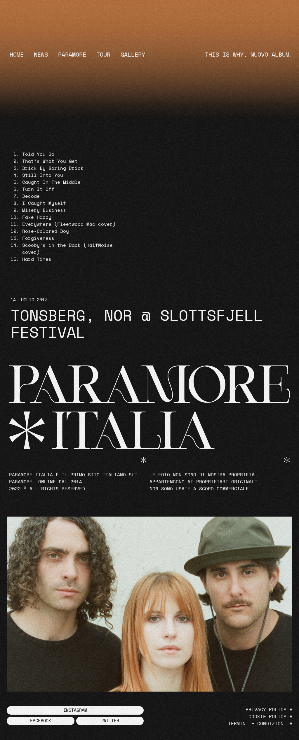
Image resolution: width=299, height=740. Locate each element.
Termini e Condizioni (257, 723)
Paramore (72, 55)
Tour (103, 55)
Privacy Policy (266, 709)
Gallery (133, 55)
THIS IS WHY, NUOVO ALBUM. (249, 55)
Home (17, 55)
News (41, 55)
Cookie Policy (267, 716)
